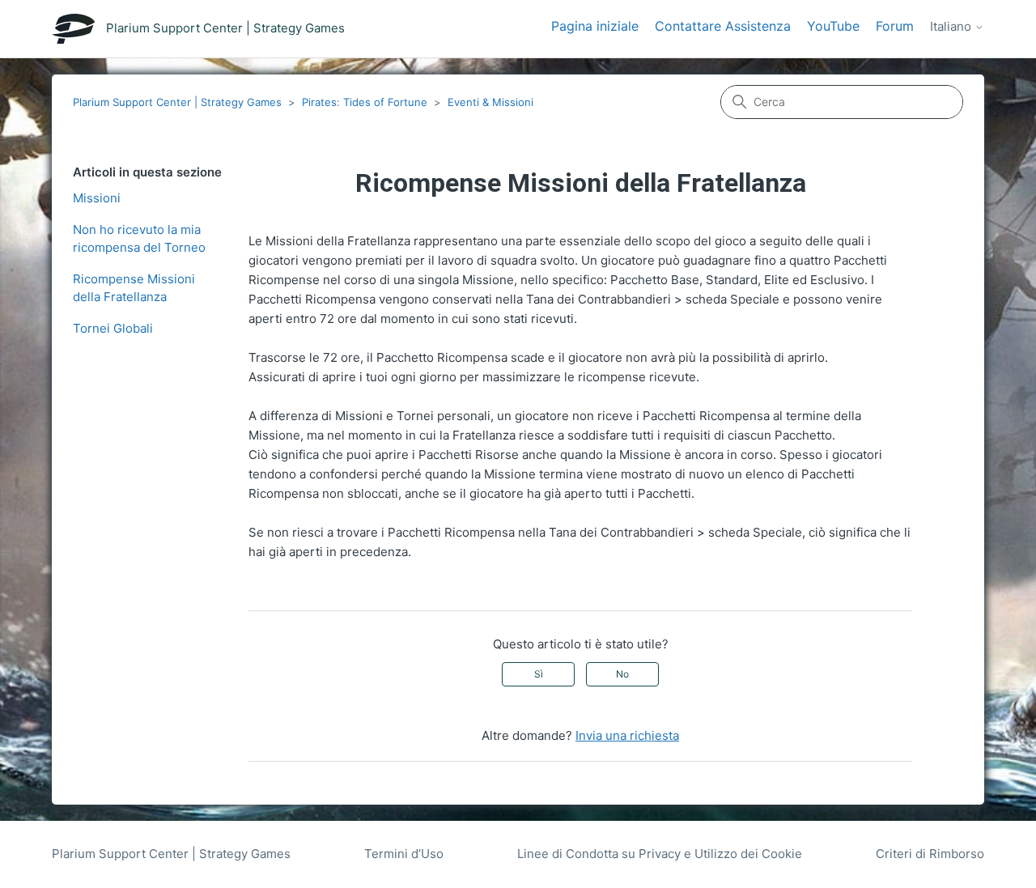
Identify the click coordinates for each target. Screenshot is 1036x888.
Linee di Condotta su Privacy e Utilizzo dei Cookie (659, 853)
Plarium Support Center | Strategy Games (177, 102)
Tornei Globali (113, 328)
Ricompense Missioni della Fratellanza (134, 288)
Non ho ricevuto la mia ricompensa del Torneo (139, 239)
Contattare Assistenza (723, 26)
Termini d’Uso (404, 853)
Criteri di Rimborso (930, 853)
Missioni (97, 198)
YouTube (833, 26)
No (622, 674)
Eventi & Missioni (490, 102)
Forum (895, 26)
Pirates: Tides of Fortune (364, 102)
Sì (538, 674)
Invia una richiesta (627, 735)
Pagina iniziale (595, 26)
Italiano (952, 26)
